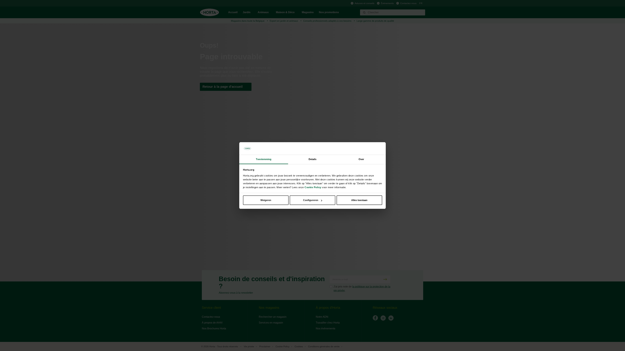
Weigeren (265, 200)
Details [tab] (313, 159)
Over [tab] (361, 159)
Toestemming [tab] (263, 159)
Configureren (310, 200)
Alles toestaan (359, 200)
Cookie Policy (313, 187)
